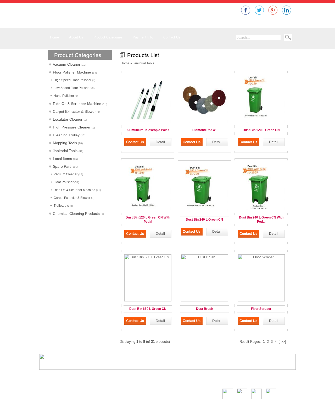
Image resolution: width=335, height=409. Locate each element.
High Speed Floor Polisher (72, 80)
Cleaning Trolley (66, 135)
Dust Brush (204, 309)
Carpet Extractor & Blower (74, 111)
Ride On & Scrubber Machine (77, 104)
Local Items (62, 158)
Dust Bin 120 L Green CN (261, 130)
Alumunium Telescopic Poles (147, 130)
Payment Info (263, 380)
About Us (213, 380)
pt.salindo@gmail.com (65, 403)
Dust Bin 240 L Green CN (204, 219)
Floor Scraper (261, 309)
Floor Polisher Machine (72, 72)
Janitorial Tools (65, 151)
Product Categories (237, 380)
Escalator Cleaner (67, 119)
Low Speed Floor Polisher (72, 88)
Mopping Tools (65, 143)
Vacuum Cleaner (66, 64)
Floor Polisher (64, 182)
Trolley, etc (61, 206)
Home (125, 63)
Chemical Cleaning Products (76, 213)
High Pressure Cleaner (72, 127)
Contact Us (284, 380)
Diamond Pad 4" (204, 130)
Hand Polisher (64, 96)
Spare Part (62, 166)
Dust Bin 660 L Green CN (147, 309)
